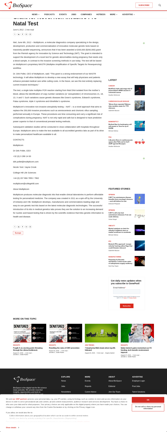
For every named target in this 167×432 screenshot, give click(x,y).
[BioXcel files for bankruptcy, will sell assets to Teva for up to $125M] (140, 126)
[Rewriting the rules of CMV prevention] (65, 333)
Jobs (73, 14)
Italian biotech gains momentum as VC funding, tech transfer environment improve (136, 350)
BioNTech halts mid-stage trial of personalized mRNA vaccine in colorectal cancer (120, 90)
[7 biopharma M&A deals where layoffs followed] (101, 333)
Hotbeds (100, 14)
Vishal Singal (112, 219)
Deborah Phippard (114, 204)
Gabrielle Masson (113, 110)
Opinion (111, 194)
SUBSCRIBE (144, 5)
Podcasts (49, 14)
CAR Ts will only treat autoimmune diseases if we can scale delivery (119, 215)
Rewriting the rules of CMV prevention (64, 348)
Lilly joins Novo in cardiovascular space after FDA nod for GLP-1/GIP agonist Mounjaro (120, 142)
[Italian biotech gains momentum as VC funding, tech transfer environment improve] (137, 333)
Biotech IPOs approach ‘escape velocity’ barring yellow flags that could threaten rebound (120, 246)
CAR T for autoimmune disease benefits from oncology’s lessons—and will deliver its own (120, 199)
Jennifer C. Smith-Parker (20, 354)
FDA (109, 137)
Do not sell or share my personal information (148, 407)
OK (148, 400)
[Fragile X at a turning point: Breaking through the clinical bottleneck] (29, 333)
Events (63, 14)
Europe (18, 233)
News (34, 14)
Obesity (111, 226)
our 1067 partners (19, 399)
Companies (86, 14)
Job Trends (89, 345)
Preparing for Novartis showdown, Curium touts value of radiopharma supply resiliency (120, 261)
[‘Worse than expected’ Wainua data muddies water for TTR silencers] (140, 106)
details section (83, 421)
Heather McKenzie (114, 95)
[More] (39, 14)
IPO (109, 241)
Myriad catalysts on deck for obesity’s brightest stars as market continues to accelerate (119, 230)
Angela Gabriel (110, 353)
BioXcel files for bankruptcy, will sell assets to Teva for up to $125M (120, 126)
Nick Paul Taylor (113, 266)
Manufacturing (114, 257)
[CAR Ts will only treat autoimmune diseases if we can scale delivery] (140, 214)
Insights (16, 345)
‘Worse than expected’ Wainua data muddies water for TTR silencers (119, 106)
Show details (11, 427)
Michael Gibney (113, 131)
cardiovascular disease (118, 101)
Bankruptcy (113, 122)
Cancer (111, 86)
